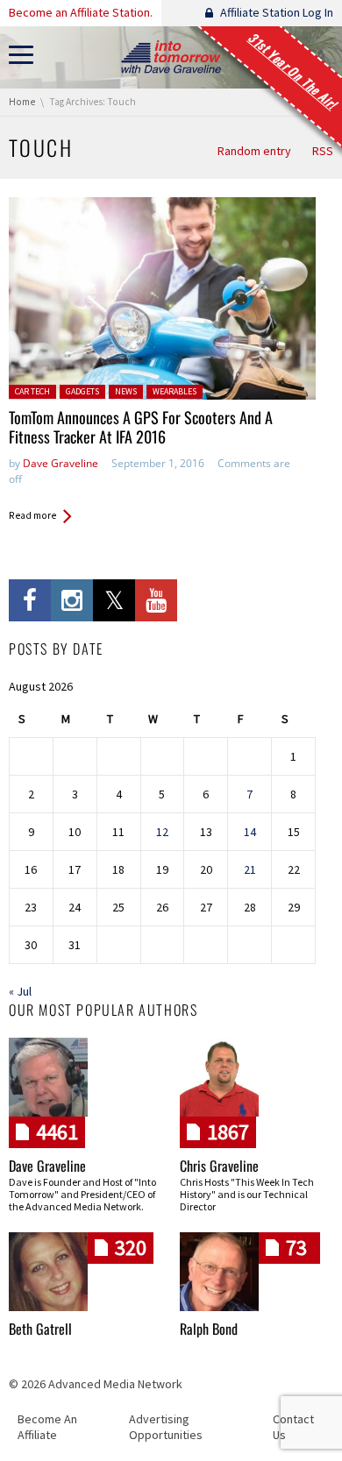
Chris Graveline (219, 1165)
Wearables (174, 391)
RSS (322, 151)
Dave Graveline (60, 463)
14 (250, 832)
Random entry (254, 151)
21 (250, 869)
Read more (32, 515)
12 (162, 832)
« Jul (20, 991)
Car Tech (32, 391)
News (126, 391)
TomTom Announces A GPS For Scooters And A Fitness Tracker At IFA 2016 (141, 427)
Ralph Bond (209, 1328)
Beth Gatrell (40, 1328)
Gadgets (82, 391)
